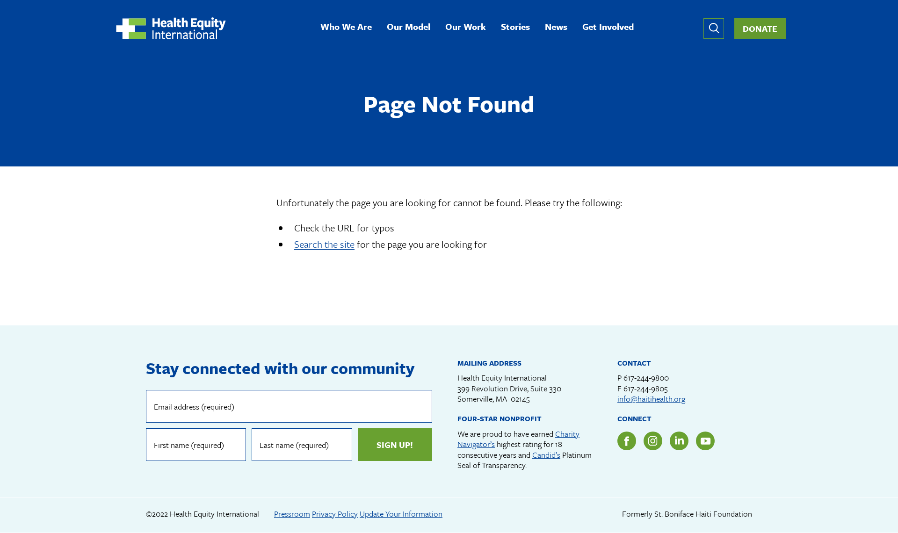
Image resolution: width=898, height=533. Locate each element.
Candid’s (546, 455)
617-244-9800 (646, 377)
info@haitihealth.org (651, 398)
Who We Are (346, 27)
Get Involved (608, 27)
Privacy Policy (335, 513)
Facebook (626, 441)
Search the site (324, 244)
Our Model (408, 27)
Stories (515, 27)
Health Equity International (171, 28)
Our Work (465, 27)
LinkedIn (679, 441)
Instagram (653, 441)
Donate (760, 28)
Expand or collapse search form (713, 28)
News (556, 27)
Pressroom (292, 513)
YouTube (705, 441)
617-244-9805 (645, 388)
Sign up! (395, 445)
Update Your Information (401, 513)
